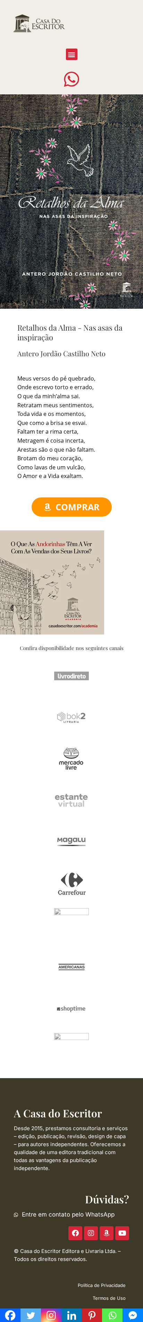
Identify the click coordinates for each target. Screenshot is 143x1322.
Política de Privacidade (102, 1285)
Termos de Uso (109, 1298)
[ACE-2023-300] (52, 582)
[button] (71, 54)
